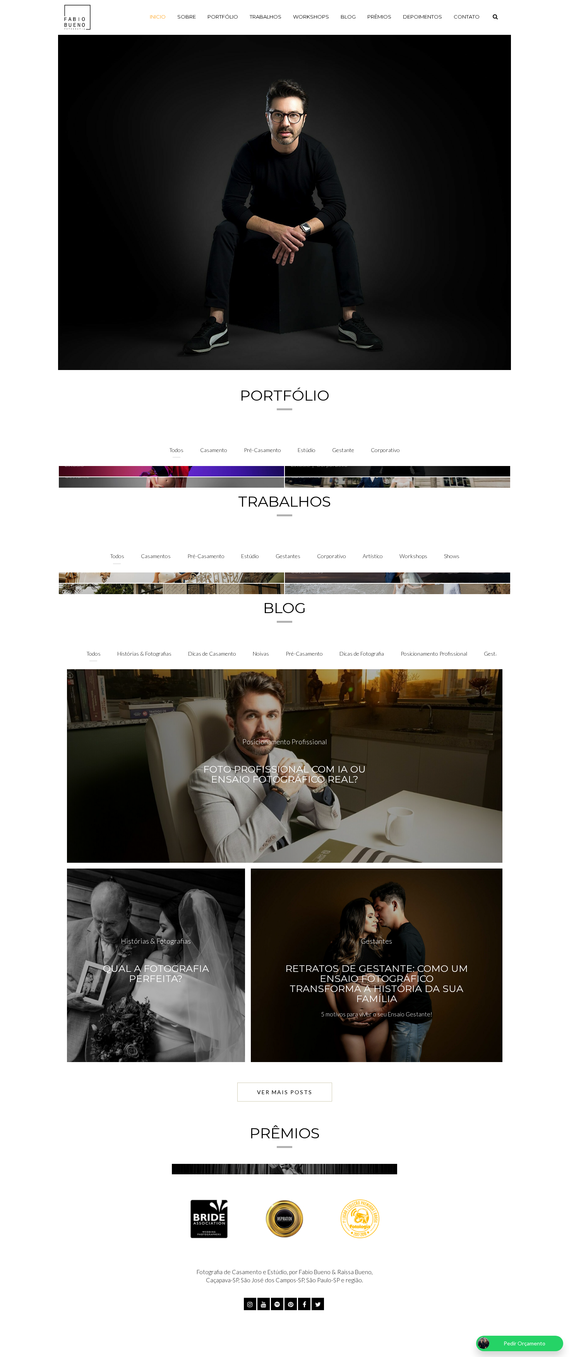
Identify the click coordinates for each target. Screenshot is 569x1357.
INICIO (158, 17)
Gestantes (288, 556)
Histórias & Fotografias (144, 653)
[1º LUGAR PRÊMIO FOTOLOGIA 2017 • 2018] (360, 1218)
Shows (451, 556)
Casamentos (156, 556)
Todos (176, 450)
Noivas (261, 653)
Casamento (213, 450)
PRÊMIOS (379, 17)
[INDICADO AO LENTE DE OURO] (284, 1218)
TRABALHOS (265, 17)
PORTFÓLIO (222, 17)
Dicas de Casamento (212, 653)
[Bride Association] (209, 1218)
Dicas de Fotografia (361, 653)
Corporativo (385, 450)
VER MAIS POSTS (284, 1092)
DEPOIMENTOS (422, 17)
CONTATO (467, 17)
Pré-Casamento (262, 450)
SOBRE (186, 17)
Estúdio (306, 450)
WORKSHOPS (311, 17)
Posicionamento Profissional (434, 653)
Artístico (373, 556)
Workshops (413, 556)
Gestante (343, 450)
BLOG (348, 17)
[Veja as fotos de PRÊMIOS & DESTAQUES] (284, 1169)
